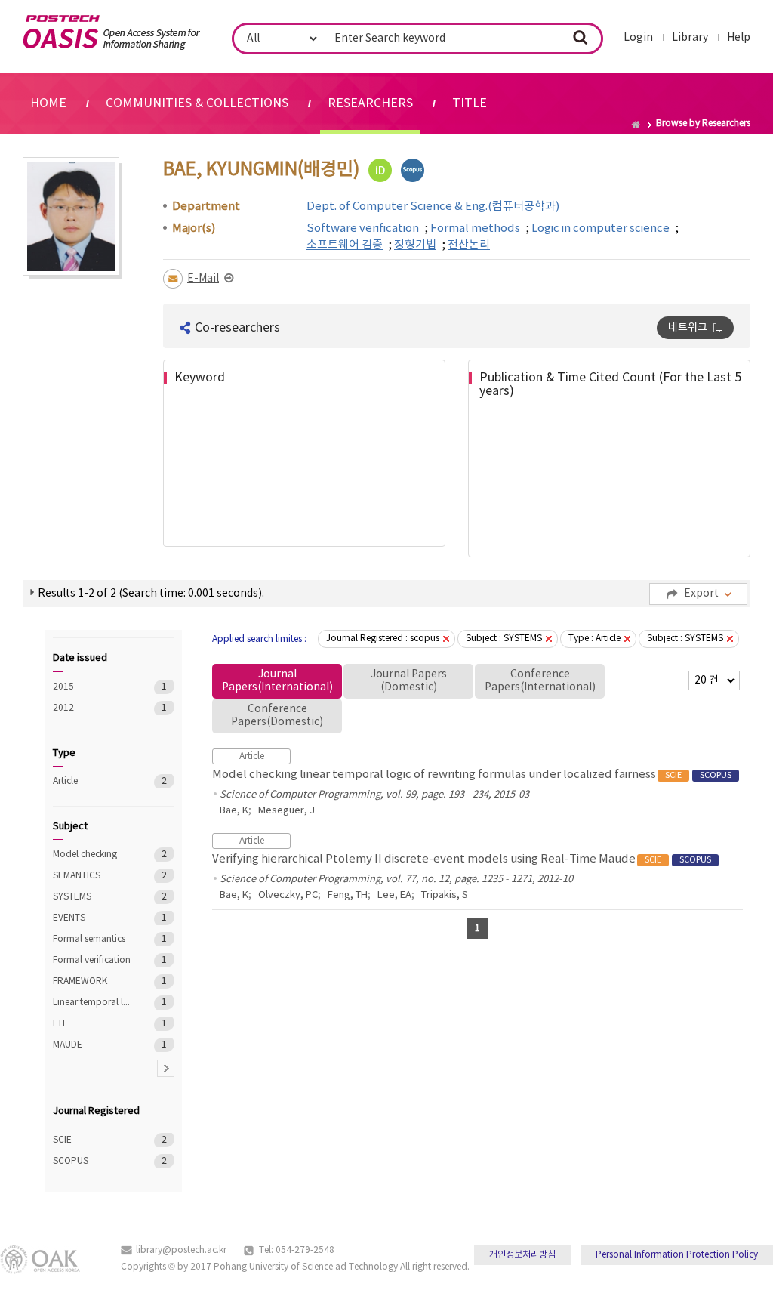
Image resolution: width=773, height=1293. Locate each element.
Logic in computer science (600, 228)
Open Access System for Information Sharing (111, 32)
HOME (48, 103)
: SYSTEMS (504, 638)
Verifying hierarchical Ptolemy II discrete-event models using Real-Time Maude (461, 859)
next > (165, 1068)
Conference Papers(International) (540, 680)
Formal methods (475, 228)
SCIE (92, 1140)
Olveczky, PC (288, 895)
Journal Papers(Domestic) (409, 680)
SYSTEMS (92, 897)
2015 (92, 687)
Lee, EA (394, 895)
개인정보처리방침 (522, 1255)
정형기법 (415, 245)
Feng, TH (348, 895)
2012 (92, 708)
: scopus (382, 638)
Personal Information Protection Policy (677, 1255)
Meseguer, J (286, 810)
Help (738, 38)
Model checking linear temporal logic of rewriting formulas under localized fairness (471, 774)
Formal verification (92, 960)
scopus (412, 170)
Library (690, 38)
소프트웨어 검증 (344, 245)
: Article (594, 638)
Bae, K (234, 810)
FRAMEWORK (92, 981)
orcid (380, 170)
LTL (92, 1024)
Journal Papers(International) (277, 680)
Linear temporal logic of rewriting (92, 1003)
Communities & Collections (197, 103)
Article (92, 781)
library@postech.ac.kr (181, 1250)
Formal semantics (92, 939)
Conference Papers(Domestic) (277, 715)
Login (638, 38)
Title (469, 103)
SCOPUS (92, 1161)
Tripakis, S (444, 895)
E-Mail (203, 279)
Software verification (362, 228)
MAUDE (92, 1045)
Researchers (370, 103)
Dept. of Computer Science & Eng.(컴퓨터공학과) (432, 206)
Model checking (92, 854)
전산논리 (469, 245)
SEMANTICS (92, 876)
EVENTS (92, 918)
